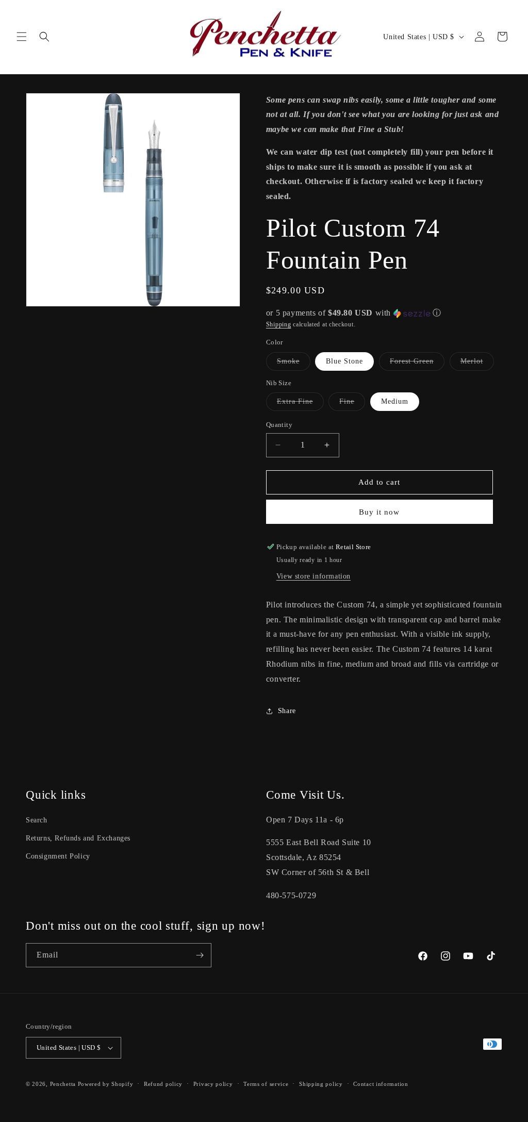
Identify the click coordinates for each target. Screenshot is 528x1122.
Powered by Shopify (106, 1084)
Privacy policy (213, 1084)
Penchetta (64, 1084)
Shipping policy (321, 1084)
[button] (21, 36)
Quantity (279, 424)
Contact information (380, 1084)
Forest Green (417, 364)
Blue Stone (344, 361)
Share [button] (287, 711)
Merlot (477, 364)
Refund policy (163, 1084)
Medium (394, 401)
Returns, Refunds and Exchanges (78, 838)
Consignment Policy (58, 856)
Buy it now (379, 512)
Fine (352, 404)
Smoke (293, 364)
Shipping (278, 324)
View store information (313, 576)
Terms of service (265, 1084)
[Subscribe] (199, 955)
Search (36, 820)
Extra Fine (300, 404)
